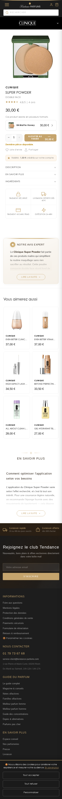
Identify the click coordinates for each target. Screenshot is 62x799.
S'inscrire (31, 576)
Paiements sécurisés (13, 623)
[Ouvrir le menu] (57, 23)
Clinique (12, 88)
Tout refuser (31, 784)
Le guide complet (11, 683)
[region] (31, 529)
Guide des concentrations (15, 714)
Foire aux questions (12, 602)
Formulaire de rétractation (15, 628)
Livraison (7, 754)
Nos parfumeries (11, 744)
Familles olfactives (12, 698)
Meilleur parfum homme (14, 709)
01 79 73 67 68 (14, 653)
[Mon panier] (57, 4)
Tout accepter (31, 775)
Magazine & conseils (13, 688)
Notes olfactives (11, 693)
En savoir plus (52, 768)
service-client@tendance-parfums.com (21, 659)
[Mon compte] (51, 4)
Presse (6, 749)
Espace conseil (10, 739)
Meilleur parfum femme (14, 704)
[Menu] (6, 4)
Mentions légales (11, 608)
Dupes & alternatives (13, 719)
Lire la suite (29, 277)
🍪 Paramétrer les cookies (17, 638)
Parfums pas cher (11, 724)
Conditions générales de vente (18, 618)
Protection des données (14, 613)
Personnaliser (31, 792)
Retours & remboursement (16, 633)
